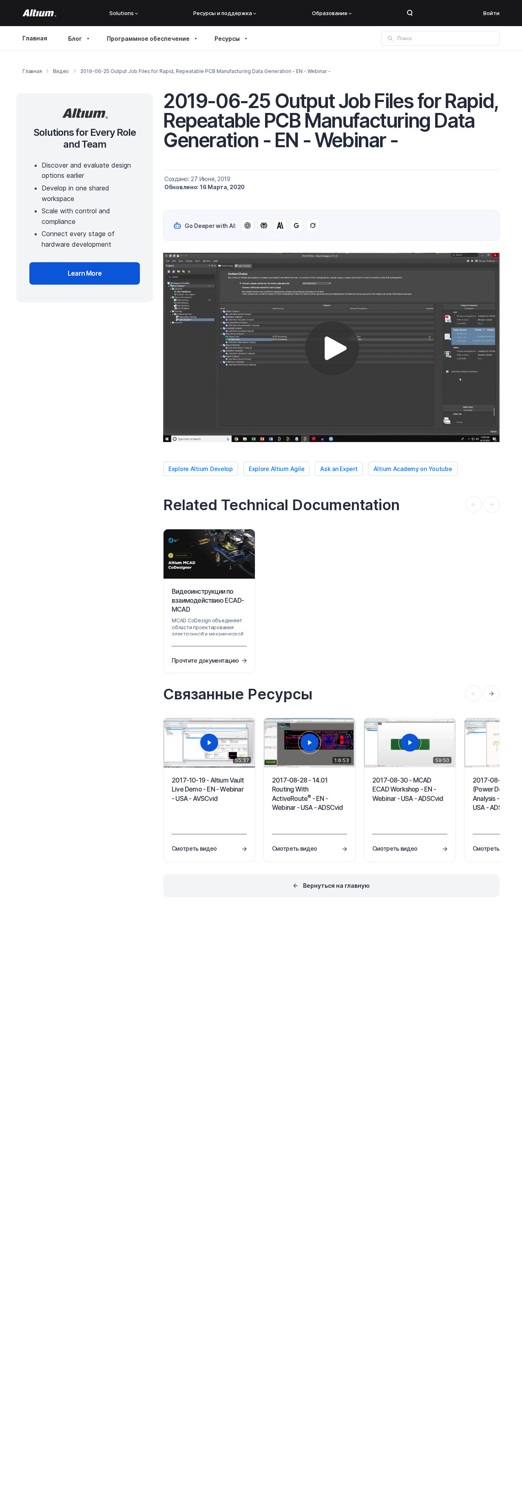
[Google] (296, 225)
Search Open (409, 13)
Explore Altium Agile (276, 468)
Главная (34, 38)
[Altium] (39, 13)
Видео (61, 71)
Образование (329, 13)
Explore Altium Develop (200, 468)
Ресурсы (227, 38)
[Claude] (280, 225)
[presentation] (491, 694)
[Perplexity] (263, 225)
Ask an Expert (338, 468)
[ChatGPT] (247, 225)
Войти (491, 13)
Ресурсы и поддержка (222, 13)
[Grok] (312, 225)
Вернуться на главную (336, 885)
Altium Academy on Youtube (413, 468)
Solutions (121, 13)
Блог (75, 38)
